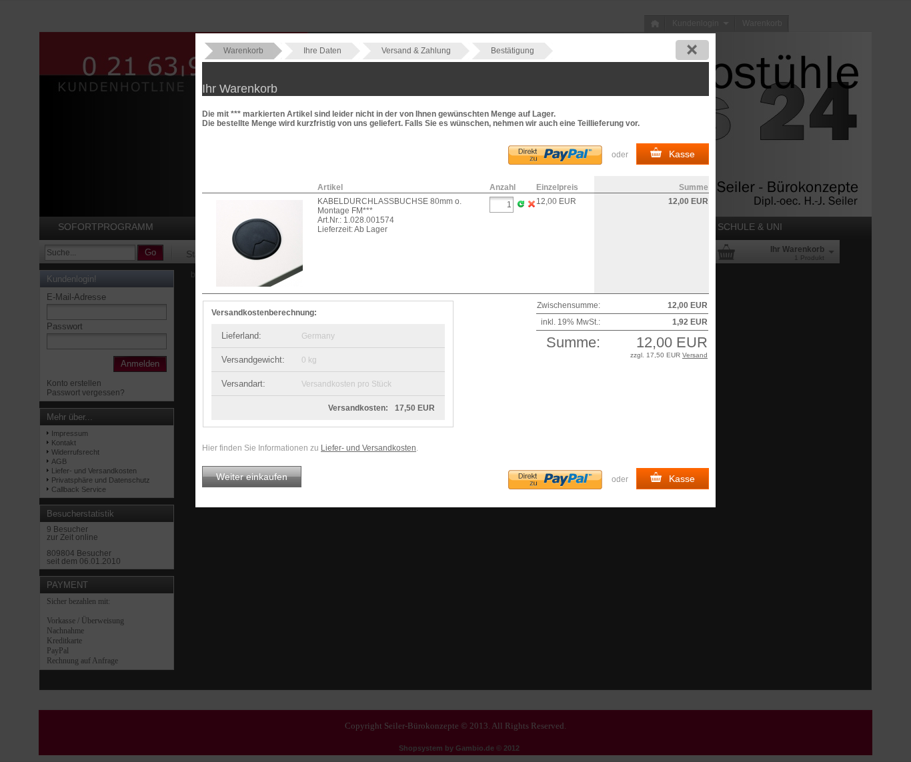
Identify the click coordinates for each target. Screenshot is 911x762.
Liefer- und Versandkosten (368, 448)
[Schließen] (692, 50)
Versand (695, 355)
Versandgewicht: (253, 360)
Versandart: (243, 384)
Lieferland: (241, 336)
